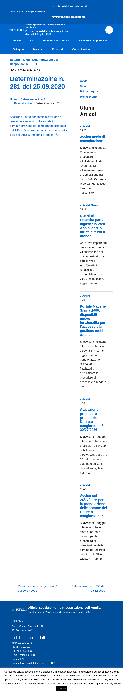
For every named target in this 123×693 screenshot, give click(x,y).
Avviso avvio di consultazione (92, 139)
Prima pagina (89, 91)
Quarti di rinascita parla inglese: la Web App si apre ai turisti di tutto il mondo (92, 226)
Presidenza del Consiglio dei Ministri (27, 11)
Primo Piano (88, 96)
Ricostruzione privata (56, 40)
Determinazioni (20, 59)
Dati (32, 40)
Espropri (57, 49)
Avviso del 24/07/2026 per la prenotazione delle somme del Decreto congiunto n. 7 (93, 506)
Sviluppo (18, 49)
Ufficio (17, 40)
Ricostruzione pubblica (92, 40)
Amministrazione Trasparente (67, 17)
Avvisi (84, 80)
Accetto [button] (62, 688)
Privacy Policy (113, 683)
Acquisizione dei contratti (72, 6)
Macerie (38, 49)
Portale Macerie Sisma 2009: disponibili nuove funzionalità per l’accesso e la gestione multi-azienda (93, 320)
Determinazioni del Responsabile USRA (45, 99)
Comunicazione (81, 49)
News (83, 86)
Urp (52, 6)
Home (13, 99)
